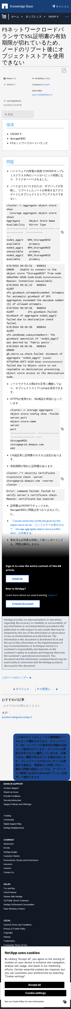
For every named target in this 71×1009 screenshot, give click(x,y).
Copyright (8, 933)
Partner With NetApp (13, 896)
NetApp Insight (10, 852)
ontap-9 (46, 84)
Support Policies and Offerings (17, 804)
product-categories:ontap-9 (17, 717)
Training (7, 816)
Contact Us (9, 872)
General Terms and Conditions (18, 925)
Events (7, 848)
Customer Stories (12, 856)
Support (52, 595)
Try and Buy (9, 888)
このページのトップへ (15, 677)
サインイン (62, 6)
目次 (10, 114)
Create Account (23, 604)
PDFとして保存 (64, 70)
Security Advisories (12, 800)
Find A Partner (10, 892)
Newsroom (9, 844)
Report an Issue (11, 792)
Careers (7, 868)
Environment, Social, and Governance (21, 860)
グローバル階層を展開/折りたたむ (6, 16)
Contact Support (11, 788)
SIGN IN (17, 579)
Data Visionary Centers (14, 909)
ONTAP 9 (53, 16)
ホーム (15, 16)
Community (9, 820)
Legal (7, 920)
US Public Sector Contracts (16, 900)
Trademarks (9, 941)
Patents (7, 937)
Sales (7, 884)
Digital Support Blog (12, 824)
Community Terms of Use (15, 945)
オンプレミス (34, 16)
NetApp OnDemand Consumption (19, 904)
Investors (8, 864)
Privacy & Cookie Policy (15, 929)
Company (9, 840)
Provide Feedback (12, 796)
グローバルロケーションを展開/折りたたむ (67, 15)
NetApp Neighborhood (14, 828)
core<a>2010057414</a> (42, 94)
